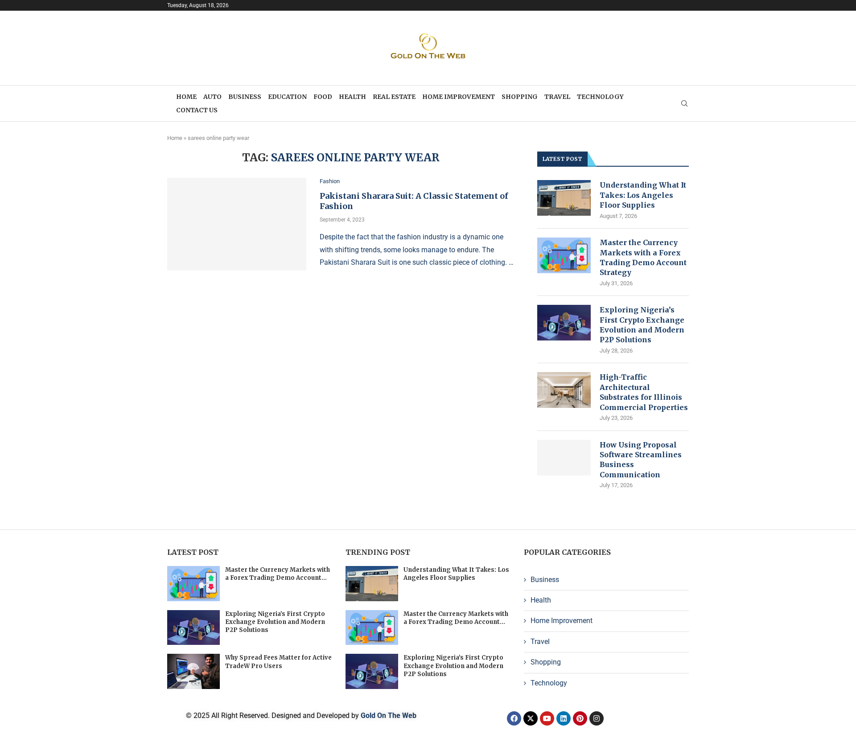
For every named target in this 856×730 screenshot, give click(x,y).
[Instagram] (596, 718)
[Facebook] (514, 718)
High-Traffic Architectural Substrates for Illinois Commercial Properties (644, 392)
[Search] (684, 103)
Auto (212, 97)
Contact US (197, 110)
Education (287, 97)
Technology (600, 97)
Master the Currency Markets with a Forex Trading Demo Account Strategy (643, 257)
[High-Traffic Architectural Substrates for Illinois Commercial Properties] (564, 390)
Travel (557, 97)
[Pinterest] (580, 718)
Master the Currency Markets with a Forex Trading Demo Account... (277, 574)
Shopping (520, 97)
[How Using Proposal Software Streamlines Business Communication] (564, 458)
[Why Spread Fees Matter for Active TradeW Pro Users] (193, 671)
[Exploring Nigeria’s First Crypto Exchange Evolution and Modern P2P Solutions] (564, 322)
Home (186, 97)
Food (322, 97)
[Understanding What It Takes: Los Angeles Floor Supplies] (564, 198)
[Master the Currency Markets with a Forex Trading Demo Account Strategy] (564, 255)
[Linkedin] (563, 718)
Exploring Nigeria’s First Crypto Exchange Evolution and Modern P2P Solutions (642, 324)
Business (244, 97)
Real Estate (394, 97)
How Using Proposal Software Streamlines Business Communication (641, 459)
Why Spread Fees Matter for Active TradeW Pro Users (278, 661)
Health (352, 97)
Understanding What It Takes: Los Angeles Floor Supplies (643, 194)
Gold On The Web (388, 715)
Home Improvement (458, 97)
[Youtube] (547, 718)
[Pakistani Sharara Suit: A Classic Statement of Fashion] (236, 224)
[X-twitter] (530, 718)
